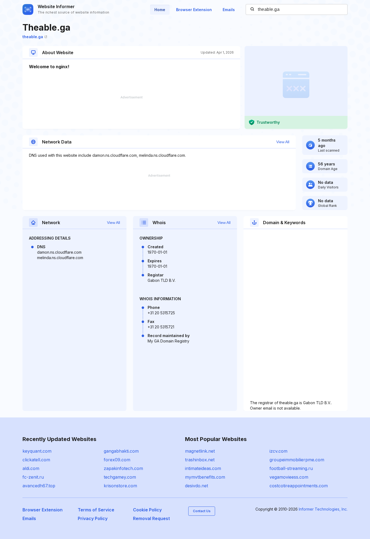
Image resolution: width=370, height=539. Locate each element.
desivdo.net (196, 485)
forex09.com (117, 459)
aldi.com (30, 468)
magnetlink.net (200, 451)
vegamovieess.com (289, 477)
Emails (229, 9)
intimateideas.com (203, 468)
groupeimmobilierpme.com (297, 459)
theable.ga (32, 36)
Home (159, 9)
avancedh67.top (38, 485)
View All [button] (282, 142)
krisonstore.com (120, 485)
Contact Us (201, 511)
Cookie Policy (147, 509)
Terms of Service (96, 509)
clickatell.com (36, 459)
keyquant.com (36, 451)
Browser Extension (194, 9)
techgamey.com (120, 477)
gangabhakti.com (121, 451)
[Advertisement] (131, 112)
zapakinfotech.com (123, 468)
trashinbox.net (200, 459)
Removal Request (151, 518)
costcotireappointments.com (299, 485)
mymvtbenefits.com (205, 477)
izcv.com (278, 451)
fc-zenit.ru (33, 477)
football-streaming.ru (291, 468)
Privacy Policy (93, 518)
